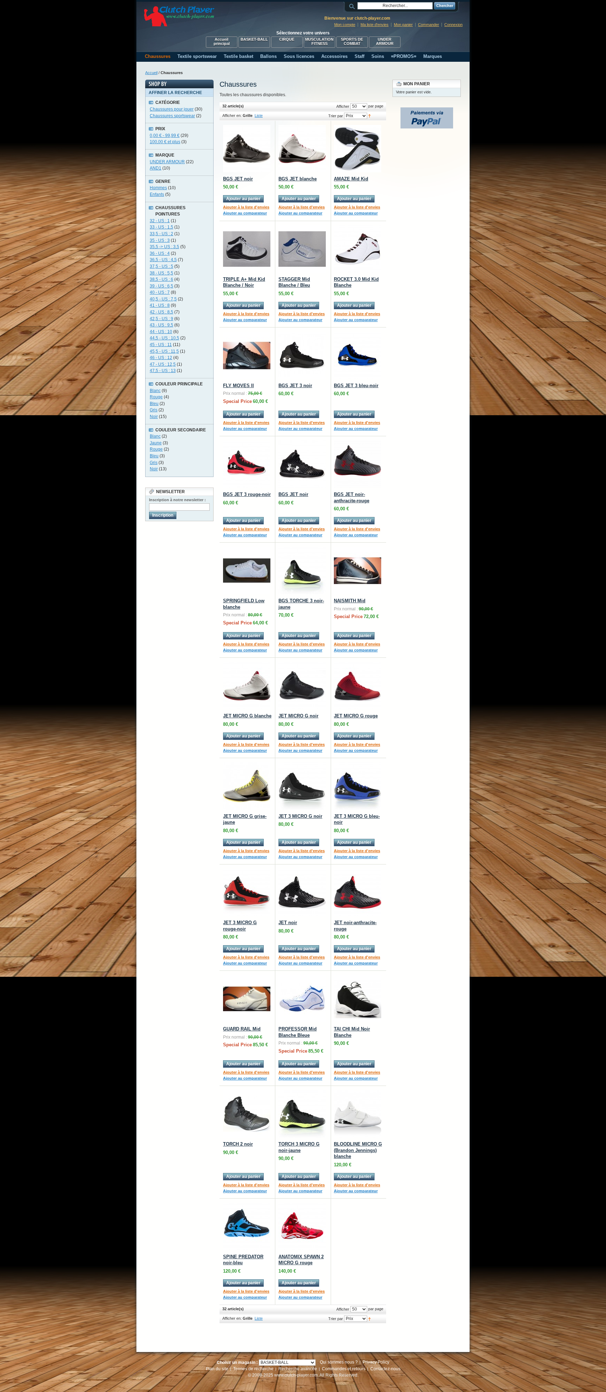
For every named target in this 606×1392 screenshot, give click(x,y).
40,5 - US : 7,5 (163, 299)
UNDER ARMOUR (384, 41)
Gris (153, 409)
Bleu (154, 403)
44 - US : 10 (161, 331)
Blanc (155, 390)
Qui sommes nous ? (339, 1362)
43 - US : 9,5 (161, 325)
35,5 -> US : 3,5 (164, 246)
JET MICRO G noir (298, 715)
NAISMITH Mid (349, 600)
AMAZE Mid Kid (351, 178)
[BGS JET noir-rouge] (357, 464)
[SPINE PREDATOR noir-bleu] (246, 1226)
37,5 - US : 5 (161, 266)
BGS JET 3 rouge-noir (247, 494)
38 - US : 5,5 (161, 273)
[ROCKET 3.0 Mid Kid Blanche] (357, 249)
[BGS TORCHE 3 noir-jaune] (302, 570)
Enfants (157, 194)
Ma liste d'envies (375, 24)
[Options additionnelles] (426, 110)
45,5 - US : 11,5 (164, 351)
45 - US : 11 (161, 344)
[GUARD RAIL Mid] (246, 998)
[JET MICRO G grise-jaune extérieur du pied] (246, 786)
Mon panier (403, 24)
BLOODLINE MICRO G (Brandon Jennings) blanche (358, 1150)
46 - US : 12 (161, 357)
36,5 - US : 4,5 (163, 259)
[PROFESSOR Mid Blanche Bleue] (302, 998)
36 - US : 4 (160, 253)
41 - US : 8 (160, 305)
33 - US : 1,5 (161, 227)
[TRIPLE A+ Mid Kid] (246, 249)
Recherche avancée (297, 1368)
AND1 (155, 168)
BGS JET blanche (297, 178)
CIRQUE (286, 39)
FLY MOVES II (238, 385)
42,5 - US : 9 (161, 318)
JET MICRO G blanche (247, 715)
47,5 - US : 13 (163, 370)
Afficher (342, 106)
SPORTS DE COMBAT (352, 41)
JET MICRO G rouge (356, 715)
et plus (165, 141)
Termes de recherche (253, 1368)
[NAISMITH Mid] (357, 570)
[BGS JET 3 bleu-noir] (357, 355)
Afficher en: (232, 115)
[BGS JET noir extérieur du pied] (246, 148)
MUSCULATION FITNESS (319, 41)
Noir (154, 416)
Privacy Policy (376, 1362)
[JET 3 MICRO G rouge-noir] (246, 892)
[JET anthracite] (357, 892)
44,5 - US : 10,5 (164, 338)
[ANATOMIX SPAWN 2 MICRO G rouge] (302, 1226)
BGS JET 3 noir (295, 385)
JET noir (287, 922)
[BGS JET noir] (302, 464)
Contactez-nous (385, 1368)
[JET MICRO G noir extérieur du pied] (302, 685)
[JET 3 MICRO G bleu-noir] (357, 786)
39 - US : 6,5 (161, 286)
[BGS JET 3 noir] (302, 355)
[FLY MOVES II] (246, 355)
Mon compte (344, 24)
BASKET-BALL (254, 39)
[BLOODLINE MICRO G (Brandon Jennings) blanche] (357, 1114)
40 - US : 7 (160, 292)
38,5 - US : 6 (161, 279)
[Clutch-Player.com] (179, 16)
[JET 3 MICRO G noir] (302, 786)
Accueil (151, 73)
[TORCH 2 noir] (246, 1114)
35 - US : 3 (160, 240)
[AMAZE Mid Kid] (357, 148)
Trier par (335, 116)
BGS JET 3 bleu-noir (356, 385)
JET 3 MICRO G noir (300, 816)
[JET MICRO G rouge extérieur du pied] (357, 685)
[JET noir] (302, 892)
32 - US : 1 (160, 220)
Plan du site (217, 1368)
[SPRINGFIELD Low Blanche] (246, 570)
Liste (259, 115)
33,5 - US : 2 (161, 233)
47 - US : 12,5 (163, 364)
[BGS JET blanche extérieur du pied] (302, 148)
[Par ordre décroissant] (369, 115)
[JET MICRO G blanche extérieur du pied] (246, 685)
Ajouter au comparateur (245, 213)
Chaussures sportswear (172, 115)
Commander (428, 24)
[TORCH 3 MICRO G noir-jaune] (302, 1114)
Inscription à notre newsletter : (177, 500)
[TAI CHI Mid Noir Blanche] (357, 998)
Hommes (158, 187)
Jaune (156, 442)
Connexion (453, 24)
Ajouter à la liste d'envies (246, 207)
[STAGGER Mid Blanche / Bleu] (302, 249)
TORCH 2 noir (238, 1144)
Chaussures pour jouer (172, 109)
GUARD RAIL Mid (242, 1029)
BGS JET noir (238, 178)
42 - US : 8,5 (161, 312)
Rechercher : (353, 5)
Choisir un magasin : (237, 1362)
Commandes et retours (343, 1368)
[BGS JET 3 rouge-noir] (246, 464)
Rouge (156, 397)
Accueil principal (222, 41)
